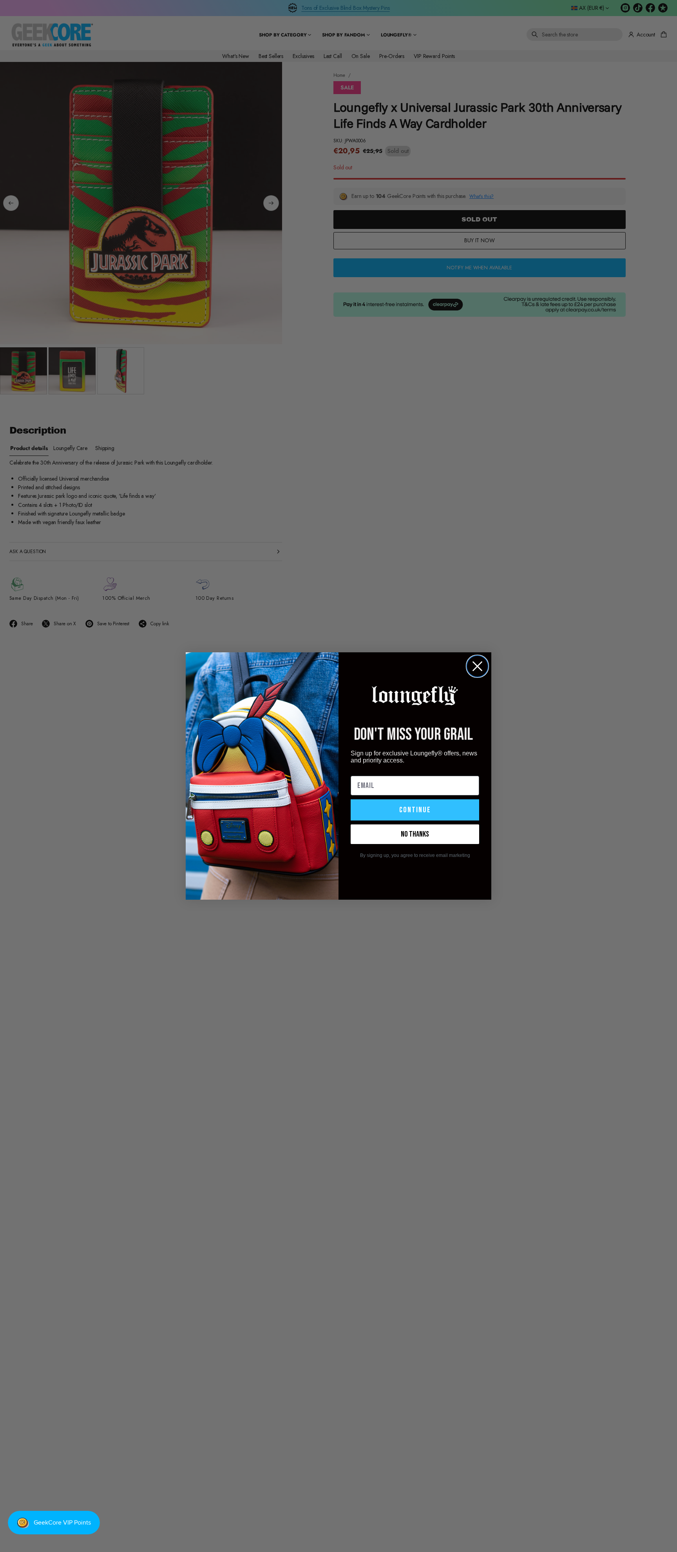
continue (415, 810)
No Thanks (415, 834)
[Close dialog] (477, 666)
